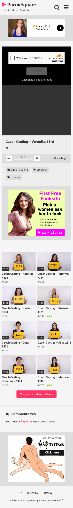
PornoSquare (21, 4)
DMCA (48, 493)
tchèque (15, 177)
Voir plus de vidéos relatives (36, 394)
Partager (61, 158)
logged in (26, 421)
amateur (41, 169)
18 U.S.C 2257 (29, 493)
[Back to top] (66, 500)
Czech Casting (19, 169)
